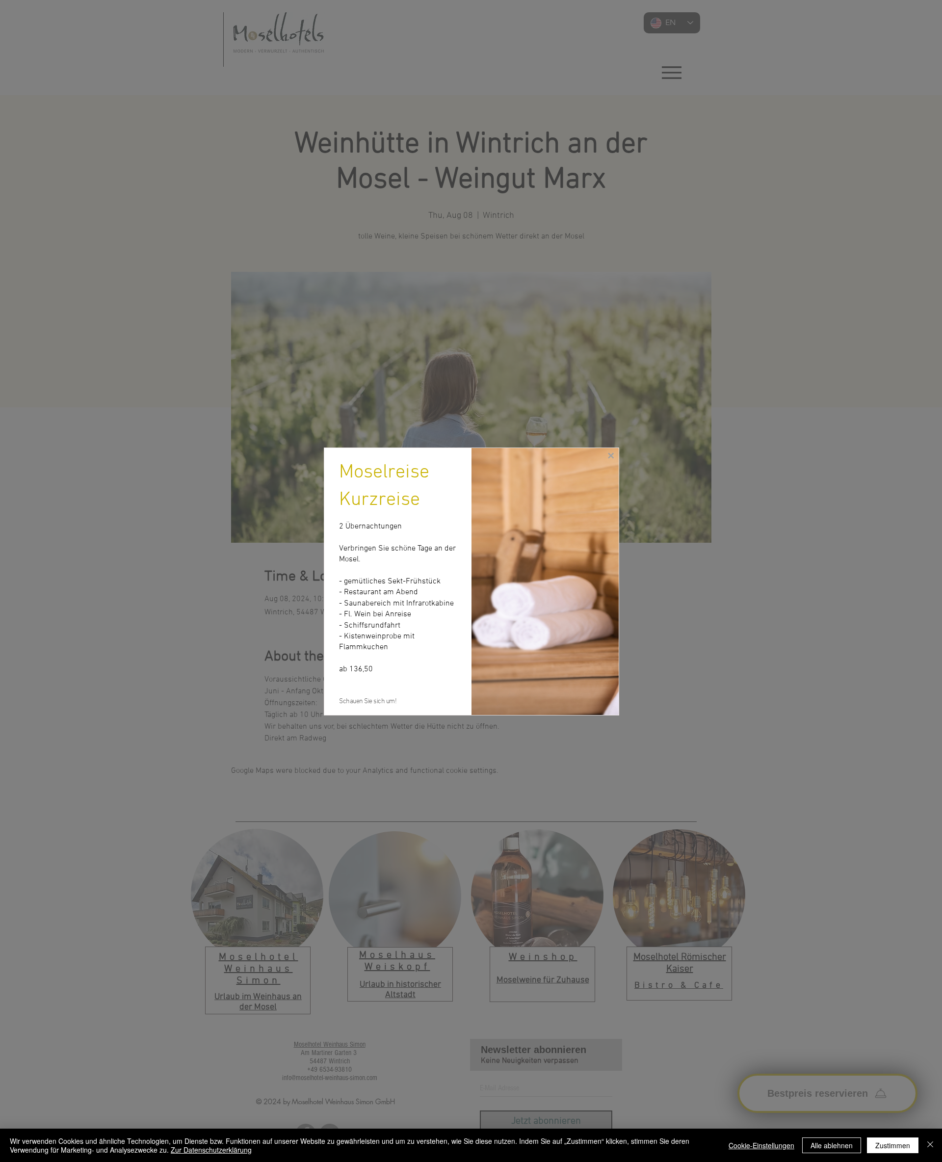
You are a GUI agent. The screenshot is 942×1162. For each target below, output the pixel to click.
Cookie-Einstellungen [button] (761, 1145)
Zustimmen (892, 1145)
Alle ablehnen (832, 1145)
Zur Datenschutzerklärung (211, 1150)
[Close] (930, 1145)
